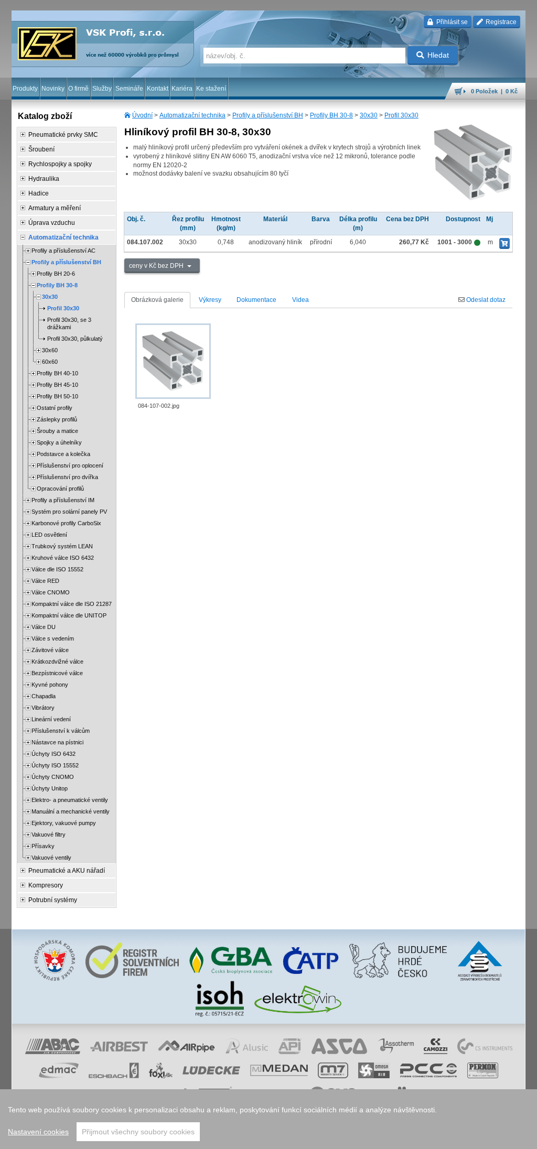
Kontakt (157, 88)
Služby (102, 88)
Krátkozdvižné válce (57, 661)
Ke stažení (211, 88)
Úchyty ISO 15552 (55, 765)
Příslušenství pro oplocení (70, 465)
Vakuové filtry (48, 834)
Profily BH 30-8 (331, 115)
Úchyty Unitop (49, 788)
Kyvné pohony (49, 684)
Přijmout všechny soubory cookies (138, 1132)
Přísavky (43, 846)
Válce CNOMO (50, 592)
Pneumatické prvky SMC (63, 134)
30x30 (369, 115)
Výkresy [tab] (210, 299)
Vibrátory (43, 707)
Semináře (129, 88)
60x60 (50, 362)
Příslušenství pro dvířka (67, 477)
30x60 (50, 350)
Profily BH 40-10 (57, 373)
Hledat (438, 55)
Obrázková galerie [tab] (157, 299)
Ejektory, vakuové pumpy (63, 823)
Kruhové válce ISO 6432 (62, 558)
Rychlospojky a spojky (60, 164)
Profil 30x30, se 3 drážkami (69, 323)
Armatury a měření (54, 208)
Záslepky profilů (57, 419)
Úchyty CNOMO (52, 777)
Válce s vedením (52, 638)
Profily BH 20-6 (56, 273)
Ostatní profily (54, 408)
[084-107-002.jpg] (173, 361)
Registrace (500, 22)
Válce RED (45, 581)
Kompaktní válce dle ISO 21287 (71, 604)
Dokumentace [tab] (256, 299)
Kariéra (181, 88)
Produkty (25, 88)
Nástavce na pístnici (57, 742)
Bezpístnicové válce (57, 673)
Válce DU (43, 627)
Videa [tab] (300, 299)
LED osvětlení (49, 535)
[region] (268, 1119)
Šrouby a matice (57, 431)
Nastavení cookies (38, 1132)
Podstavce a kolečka (63, 454)
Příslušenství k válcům (60, 731)
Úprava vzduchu (51, 222)
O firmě (78, 88)
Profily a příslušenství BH (267, 115)
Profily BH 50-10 (57, 396)
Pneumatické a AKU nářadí (66, 870)
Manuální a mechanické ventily (70, 811)
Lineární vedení (51, 719)
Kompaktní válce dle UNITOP (68, 615)
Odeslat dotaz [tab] (485, 299)
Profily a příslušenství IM (62, 500)
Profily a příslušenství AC (63, 250)
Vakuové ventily (51, 857)
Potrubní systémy (52, 900)
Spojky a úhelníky (59, 442)
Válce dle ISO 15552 (57, 569)
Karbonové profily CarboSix (66, 523)
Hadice (38, 193)
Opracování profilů (60, 488)
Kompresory (45, 885)
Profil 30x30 (401, 115)
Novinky (53, 88)
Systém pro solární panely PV (69, 511)
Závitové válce (50, 650)
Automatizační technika (192, 115)
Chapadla (43, 696)
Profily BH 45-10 (57, 385)
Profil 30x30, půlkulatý (75, 338)
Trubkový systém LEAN (62, 546)
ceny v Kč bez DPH (157, 265)
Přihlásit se (451, 22)
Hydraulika (43, 178)
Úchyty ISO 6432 (53, 754)
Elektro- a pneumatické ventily (69, 800)
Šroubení (41, 149)
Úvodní (142, 115)
